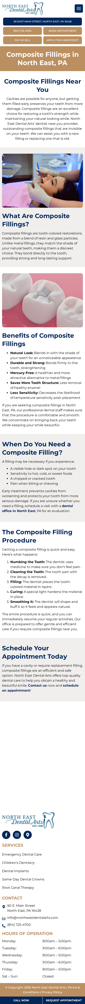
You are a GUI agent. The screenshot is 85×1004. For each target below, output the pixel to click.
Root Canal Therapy (18, 888)
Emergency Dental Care (22, 854)
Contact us (37, 685)
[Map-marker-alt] (28, 835)
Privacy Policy (52, 992)
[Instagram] (17, 835)
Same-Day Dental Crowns (23, 879)
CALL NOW (21, 1000)
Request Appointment (64, 1000)
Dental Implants (15, 871)
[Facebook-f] (6, 835)
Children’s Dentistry (18, 863)
